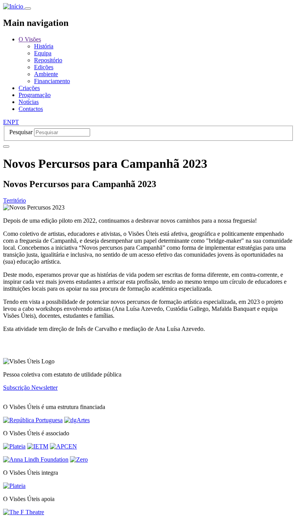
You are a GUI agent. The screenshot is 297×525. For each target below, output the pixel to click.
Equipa (42, 53)
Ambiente (46, 74)
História (43, 46)
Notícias (29, 102)
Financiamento (52, 81)
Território (14, 200)
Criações (29, 88)
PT (15, 122)
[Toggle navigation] (28, 8)
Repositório (48, 60)
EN (7, 122)
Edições (43, 67)
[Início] (14, 6)
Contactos (31, 109)
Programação (35, 95)
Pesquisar (20, 132)
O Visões (30, 39)
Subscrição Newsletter (30, 387)
